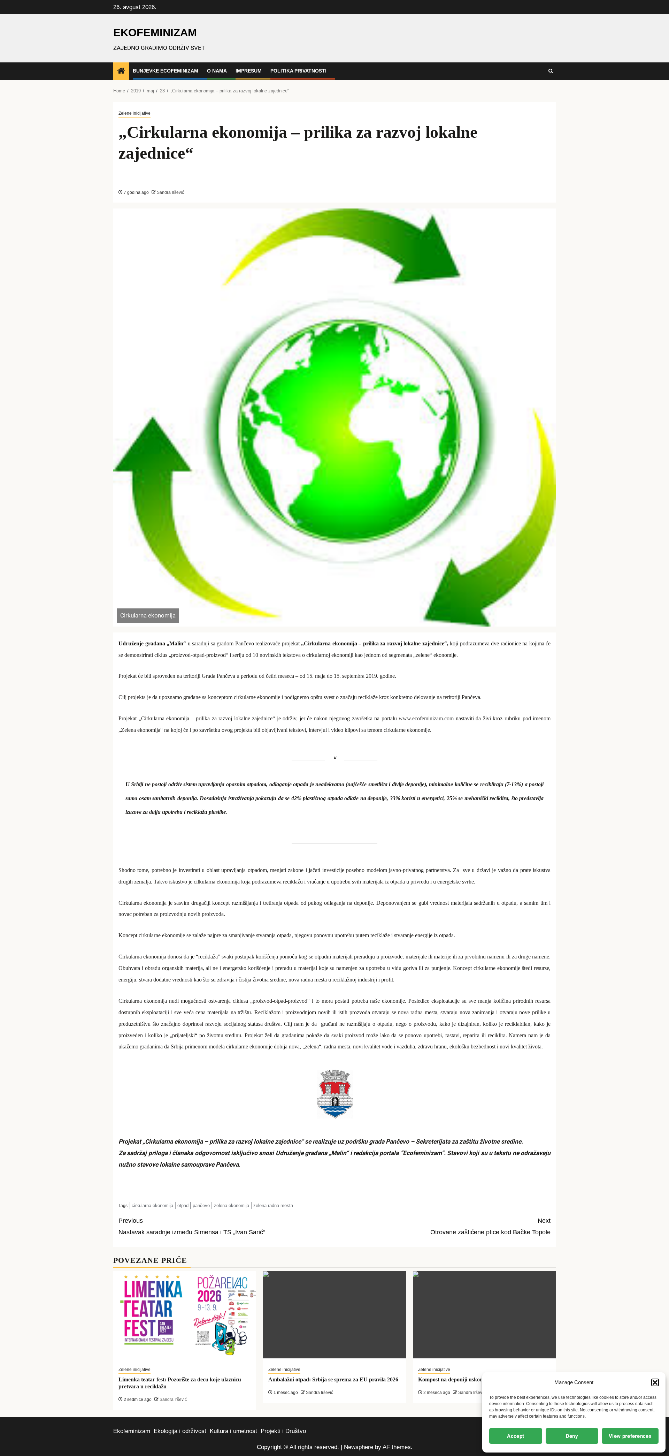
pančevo (201, 1205)
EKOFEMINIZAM (155, 32)
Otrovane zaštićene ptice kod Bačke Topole (490, 1226)
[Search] (550, 71)
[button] (655, 1382)
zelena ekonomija (231, 1205)
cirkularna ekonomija (152, 1205)
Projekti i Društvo (283, 1431)
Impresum (249, 71)
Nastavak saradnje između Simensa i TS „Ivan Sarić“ (191, 1226)
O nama (217, 71)
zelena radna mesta (273, 1205)
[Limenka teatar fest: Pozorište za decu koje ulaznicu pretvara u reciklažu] (184, 1314)
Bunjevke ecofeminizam (165, 71)
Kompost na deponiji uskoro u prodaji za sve (471, 1379)
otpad (183, 1205)
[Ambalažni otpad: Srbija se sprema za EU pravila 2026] (334, 1314)
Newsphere (358, 1447)
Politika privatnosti (298, 71)
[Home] (121, 71)
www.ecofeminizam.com (427, 718)
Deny (572, 1436)
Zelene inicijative (134, 113)
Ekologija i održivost (180, 1431)
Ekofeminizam (131, 1431)
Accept (515, 1436)
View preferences (630, 1436)
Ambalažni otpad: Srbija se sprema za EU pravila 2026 (333, 1379)
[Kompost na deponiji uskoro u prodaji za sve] (484, 1314)
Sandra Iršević (170, 192)
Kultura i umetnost (233, 1431)
